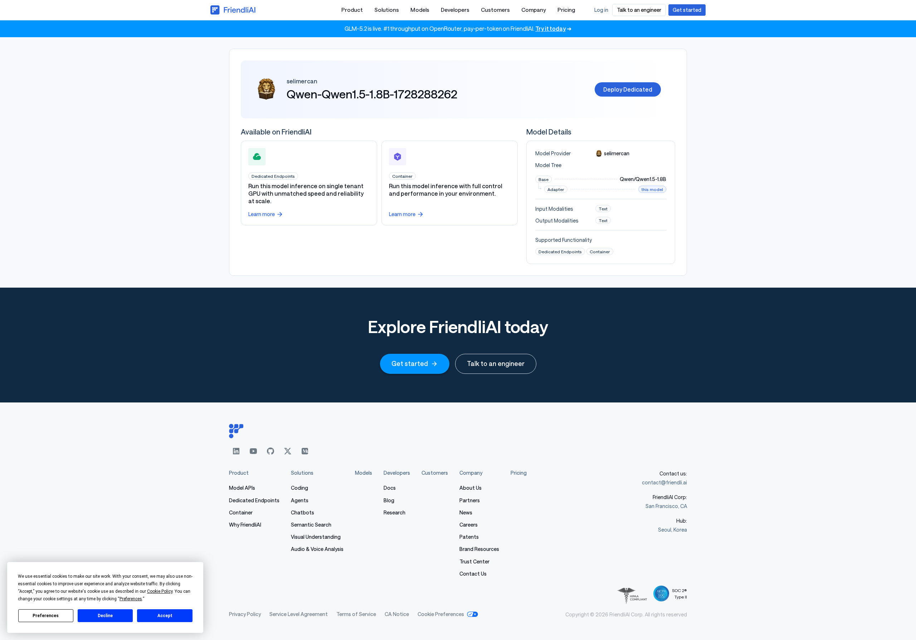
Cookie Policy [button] (159, 591)
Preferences (46, 615)
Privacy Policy (245, 614)
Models (419, 9)
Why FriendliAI (245, 525)
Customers (495, 9)
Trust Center (474, 561)
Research (394, 512)
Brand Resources (479, 549)
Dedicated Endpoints (254, 500)
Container (241, 512)
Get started (409, 363)
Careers (468, 525)
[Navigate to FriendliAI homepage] (233, 10)
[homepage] (458, 431)
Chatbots (302, 512)
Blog (389, 500)
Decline (105, 615)
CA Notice (397, 614)
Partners (469, 500)
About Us (470, 488)
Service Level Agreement (298, 614)
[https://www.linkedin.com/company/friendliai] (236, 451)
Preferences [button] (131, 598)
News (465, 512)
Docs (390, 488)
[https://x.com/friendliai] (288, 451)
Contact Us (473, 574)
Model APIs (242, 488)
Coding (299, 488)
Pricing (566, 9)
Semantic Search (311, 525)
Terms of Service (356, 614)
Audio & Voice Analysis (317, 549)
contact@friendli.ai (664, 482)
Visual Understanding (316, 537)
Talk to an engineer (496, 363)
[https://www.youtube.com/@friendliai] (253, 451)
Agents (299, 500)
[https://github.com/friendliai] (270, 451)
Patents (469, 537)
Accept (164, 615)
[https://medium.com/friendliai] (305, 451)
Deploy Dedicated (627, 89)
